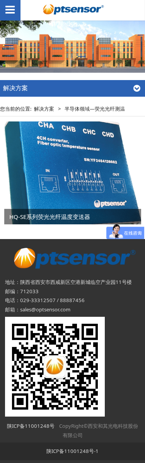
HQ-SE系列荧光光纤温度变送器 (49, 216)
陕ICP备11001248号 (31, 425)
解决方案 (44, 108)
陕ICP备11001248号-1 (72, 451)
